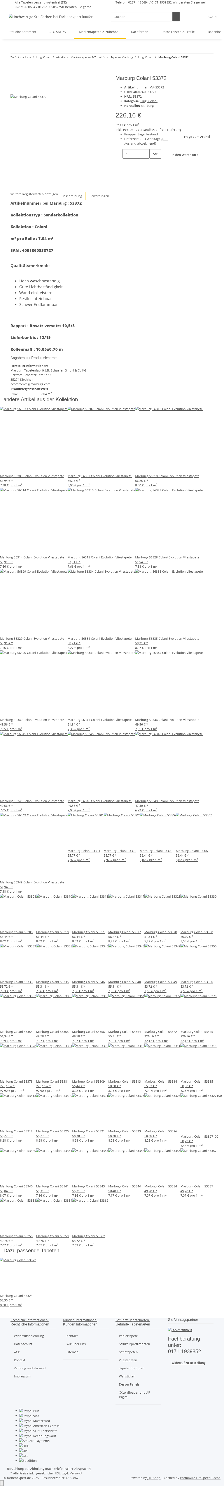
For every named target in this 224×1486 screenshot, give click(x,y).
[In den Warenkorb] (14, 72)
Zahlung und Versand (30, 1368)
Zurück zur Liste (20, 57)
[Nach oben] (2, 1483)
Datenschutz (23, 1344)
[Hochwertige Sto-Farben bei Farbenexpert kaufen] (51, 17)
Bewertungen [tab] (99, 196)
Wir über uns (76, 1344)
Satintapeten (128, 1352)
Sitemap (72, 1352)
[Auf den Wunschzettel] (21, 89)
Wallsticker (127, 1376)
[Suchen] (176, 16)
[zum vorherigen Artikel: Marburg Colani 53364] (192, 58)
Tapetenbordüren (132, 1368)
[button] (193, 16)
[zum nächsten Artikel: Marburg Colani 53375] (199, 58)
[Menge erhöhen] (153, 163)
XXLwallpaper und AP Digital (134, 1394)
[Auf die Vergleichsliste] (14, 89)
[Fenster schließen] (14, 80)
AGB (17, 1352)
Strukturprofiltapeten (134, 1344)
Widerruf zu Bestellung (189, 1363)
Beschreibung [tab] (72, 196)
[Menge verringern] (119, 154)
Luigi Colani (149, 101)
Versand (76, 1473)
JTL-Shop (154, 1478)
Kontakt (19, 1360)
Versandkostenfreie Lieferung (159, 130)
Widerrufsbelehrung (29, 1336)
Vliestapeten (128, 1360)
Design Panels (129, 1384)
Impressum (22, 1376)
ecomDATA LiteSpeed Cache (200, 1478)
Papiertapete (128, 1336)
